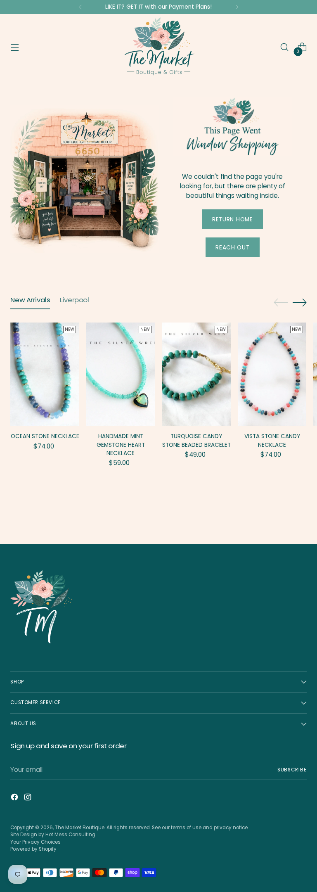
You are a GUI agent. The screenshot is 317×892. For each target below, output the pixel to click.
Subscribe (292, 769)
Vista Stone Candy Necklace (272, 440)
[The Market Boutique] (158, 47)
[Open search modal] (284, 47)
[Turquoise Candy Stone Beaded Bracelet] (196, 374)
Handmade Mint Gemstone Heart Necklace (121, 444)
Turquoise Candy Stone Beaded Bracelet (196, 440)
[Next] (237, 7)
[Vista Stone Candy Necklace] (272, 374)
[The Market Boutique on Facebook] (15, 798)
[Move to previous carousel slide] (281, 303)
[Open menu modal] (14, 47)
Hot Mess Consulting (70, 834)
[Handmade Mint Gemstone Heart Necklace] (120, 374)
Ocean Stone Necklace (45, 436)
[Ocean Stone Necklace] (44, 374)
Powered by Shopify (33, 849)
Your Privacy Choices (35, 842)
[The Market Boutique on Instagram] (28, 798)
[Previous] (80, 7)
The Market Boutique (79, 827)
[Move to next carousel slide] (300, 302)
